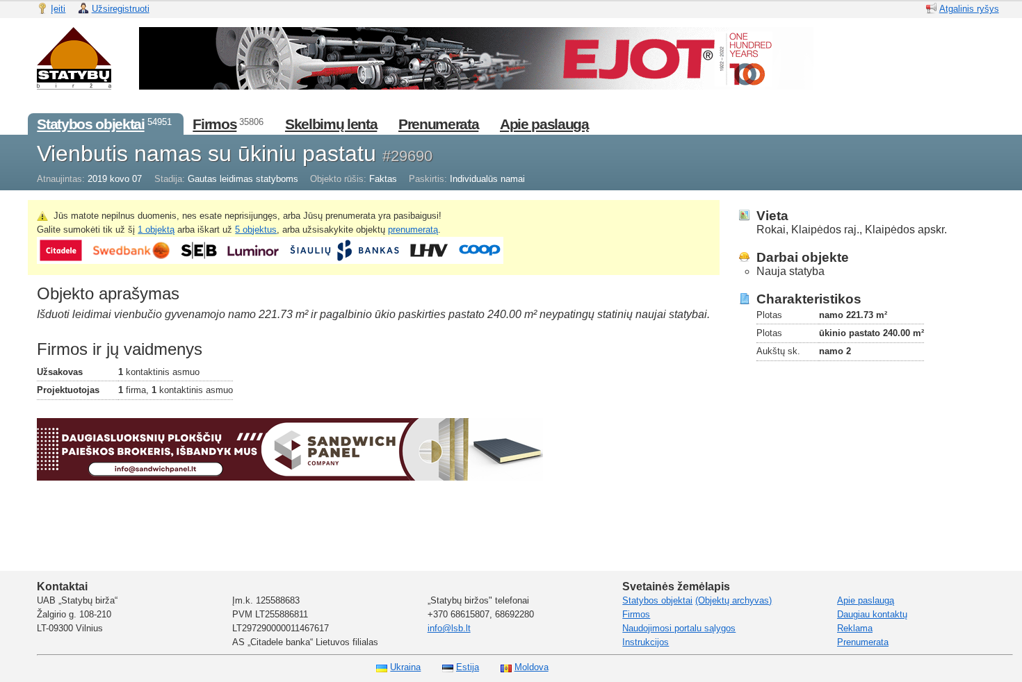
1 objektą (156, 229)
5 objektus (256, 229)
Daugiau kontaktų (872, 614)
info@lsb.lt (449, 628)
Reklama (855, 628)
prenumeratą (413, 229)
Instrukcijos (645, 642)
